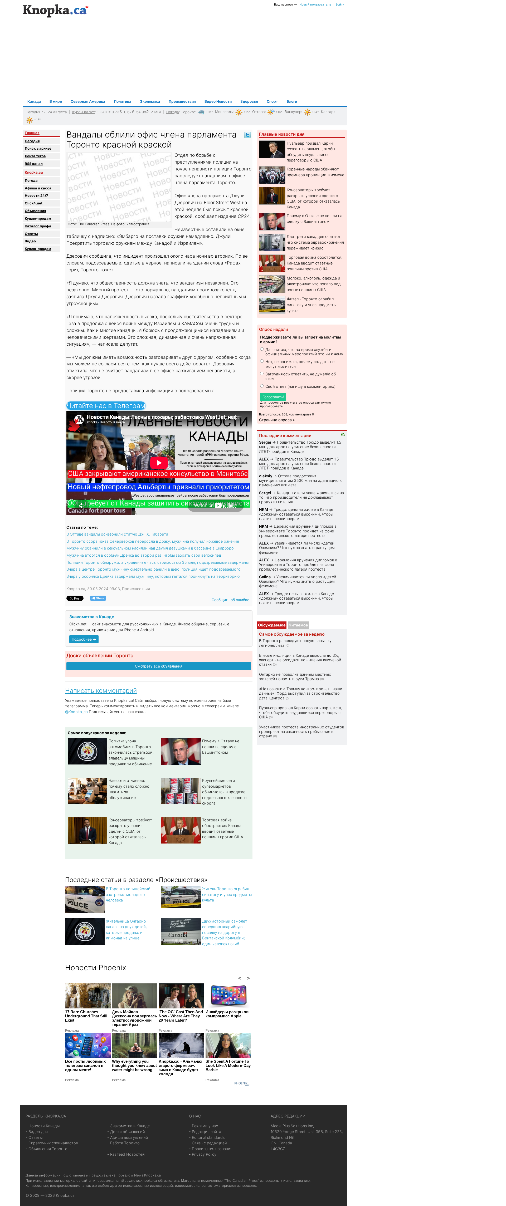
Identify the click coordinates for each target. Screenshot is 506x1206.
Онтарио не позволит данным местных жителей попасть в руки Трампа (295, 676)
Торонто (188, 112)
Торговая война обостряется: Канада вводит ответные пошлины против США (314, 263)
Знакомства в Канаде (91, 616)
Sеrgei (265, 442)
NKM (263, 509)
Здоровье (249, 101)
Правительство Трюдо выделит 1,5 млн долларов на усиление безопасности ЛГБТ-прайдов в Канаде (300, 447)
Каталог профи (38, 226)
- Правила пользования (210, 1148)
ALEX (264, 459)
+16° (209, 112)
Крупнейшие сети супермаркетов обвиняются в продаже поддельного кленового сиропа (224, 791)
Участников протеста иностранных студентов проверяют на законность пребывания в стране (301, 731)
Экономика (150, 101)
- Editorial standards (207, 1137)
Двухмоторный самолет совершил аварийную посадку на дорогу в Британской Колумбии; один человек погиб (224, 932)
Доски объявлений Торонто (99, 656)
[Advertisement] (185, 58)
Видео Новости (218, 101)
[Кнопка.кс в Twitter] (247, 134)
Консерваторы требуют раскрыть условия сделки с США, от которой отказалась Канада (130, 831)
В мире (56, 101)
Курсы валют (83, 112)
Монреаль (224, 112)
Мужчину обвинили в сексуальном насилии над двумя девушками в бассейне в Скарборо (150, 548)
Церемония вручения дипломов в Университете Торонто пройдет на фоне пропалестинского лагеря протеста (298, 531)
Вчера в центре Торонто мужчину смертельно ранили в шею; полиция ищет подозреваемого (153, 569)
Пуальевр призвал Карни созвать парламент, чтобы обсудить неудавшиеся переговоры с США (300, 712)
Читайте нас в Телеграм (105, 405)
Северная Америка (88, 101)
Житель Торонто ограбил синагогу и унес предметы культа (227, 894)
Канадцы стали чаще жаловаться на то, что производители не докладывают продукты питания (301, 497)
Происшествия (182, 101)
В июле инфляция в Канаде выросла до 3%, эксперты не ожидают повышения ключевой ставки (300, 660)
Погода (172, 112)
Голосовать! (273, 397)
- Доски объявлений (126, 1131)
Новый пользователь (315, 4)
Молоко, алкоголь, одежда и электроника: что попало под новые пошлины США (314, 284)
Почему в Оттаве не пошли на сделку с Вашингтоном (220, 746)
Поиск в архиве (38, 148)
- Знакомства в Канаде (128, 1126)
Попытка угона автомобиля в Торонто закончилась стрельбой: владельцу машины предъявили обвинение (131, 752)
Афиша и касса (38, 188)
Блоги (292, 101)
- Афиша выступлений (127, 1137)
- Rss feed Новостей (126, 1154)
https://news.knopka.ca (138, 1180)
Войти (339, 4)
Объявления (35, 211)
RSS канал (34, 163)
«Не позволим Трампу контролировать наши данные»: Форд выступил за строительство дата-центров (300, 693)
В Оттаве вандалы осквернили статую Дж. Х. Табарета (117, 534)
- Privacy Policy (202, 1154)
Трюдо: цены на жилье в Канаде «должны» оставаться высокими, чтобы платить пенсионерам (296, 514)
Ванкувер (293, 112)
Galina (265, 577)
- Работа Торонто (123, 1143)
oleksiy (265, 476)
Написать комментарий (101, 690)
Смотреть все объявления (158, 666)
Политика (122, 101)
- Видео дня (37, 1131)
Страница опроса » (277, 420)
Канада (34, 101)
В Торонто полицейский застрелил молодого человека (128, 894)
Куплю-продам (38, 218)
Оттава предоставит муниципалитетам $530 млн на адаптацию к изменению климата (300, 480)
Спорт (272, 101)
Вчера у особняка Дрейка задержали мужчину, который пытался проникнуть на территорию (153, 576)
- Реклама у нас (203, 1126)
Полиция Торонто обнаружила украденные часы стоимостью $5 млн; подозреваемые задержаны (157, 562)
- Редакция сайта (205, 1131)
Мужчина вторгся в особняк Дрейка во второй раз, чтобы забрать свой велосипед (143, 555)
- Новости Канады (43, 1126)
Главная (32, 133)
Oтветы (31, 234)
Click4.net (33, 203)
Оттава (258, 112)
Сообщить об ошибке (230, 599)
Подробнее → (84, 639)
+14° (279, 112)
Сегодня (32, 141)
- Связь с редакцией (208, 1143)
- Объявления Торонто (46, 1148)
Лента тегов (35, 156)
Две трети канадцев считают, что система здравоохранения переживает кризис (315, 242)
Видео (30, 241)
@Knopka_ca (76, 711)
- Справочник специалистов (52, 1143)
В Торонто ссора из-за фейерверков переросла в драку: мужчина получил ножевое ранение (152, 541)
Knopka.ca (34, 172)
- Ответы (34, 1137)
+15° (246, 112)
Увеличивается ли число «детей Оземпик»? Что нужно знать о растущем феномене (297, 548)
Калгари (328, 112)
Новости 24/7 (36, 195)
